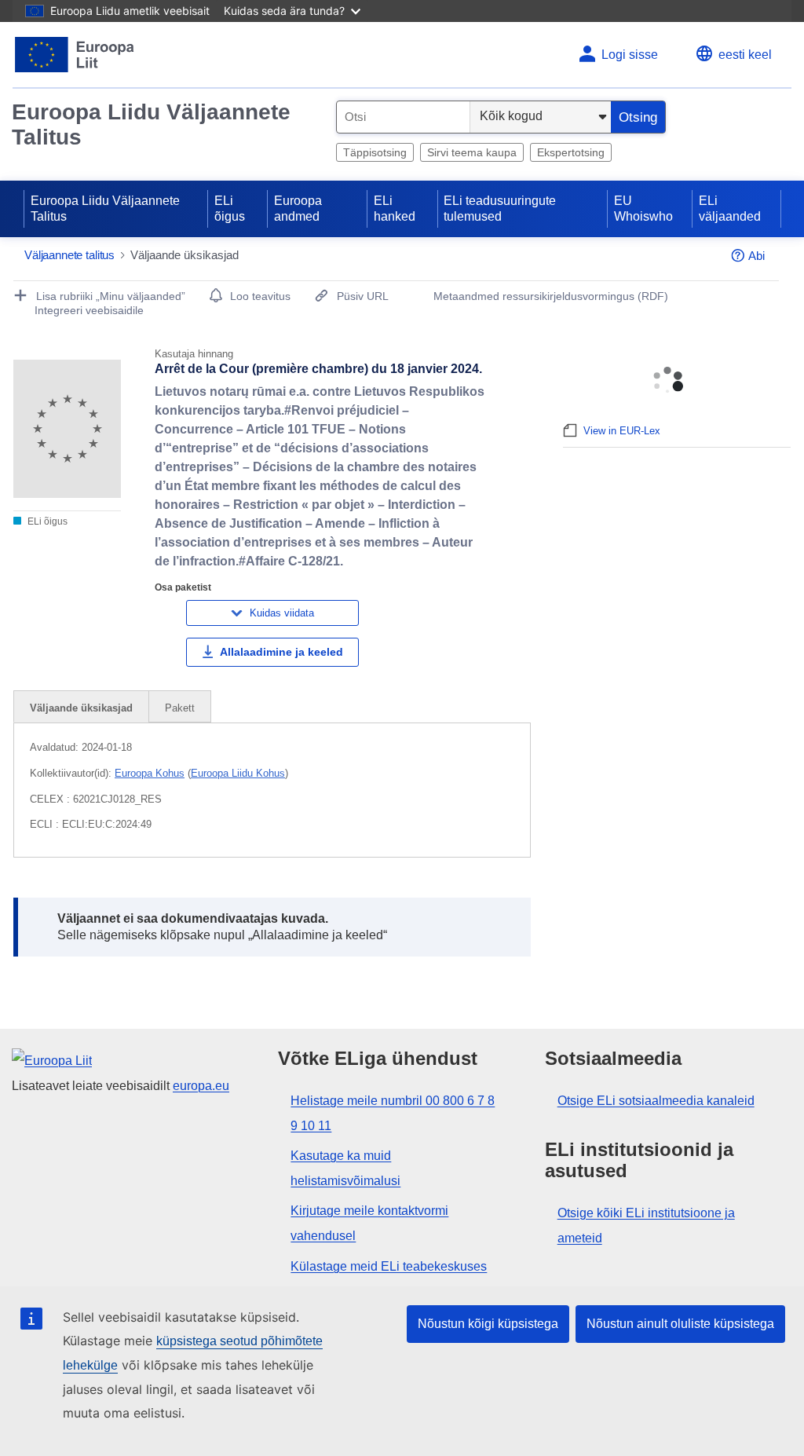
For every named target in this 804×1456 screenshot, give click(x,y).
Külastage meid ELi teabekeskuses (389, 1266)
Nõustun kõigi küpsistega (488, 1323)
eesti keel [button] (745, 54)
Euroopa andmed (298, 208)
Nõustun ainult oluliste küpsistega (680, 1323)
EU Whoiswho (643, 208)
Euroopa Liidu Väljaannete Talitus (151, 124)
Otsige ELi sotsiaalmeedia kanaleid (656, 1100)
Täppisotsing (375, 152)
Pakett (180, 708)
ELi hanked (394, 208)
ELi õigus (229, 208)
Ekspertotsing (571, 152)
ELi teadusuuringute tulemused (500, 208)
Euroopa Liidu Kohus (238, 773)
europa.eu (201, 1085)
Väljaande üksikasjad (81, 708)
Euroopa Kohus (150, 773)
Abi (756, 255)
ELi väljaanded (730, 208)
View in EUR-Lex (621, 431)
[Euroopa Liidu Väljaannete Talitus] (75, 54)
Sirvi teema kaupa (472, 152)
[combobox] (403, 117)
